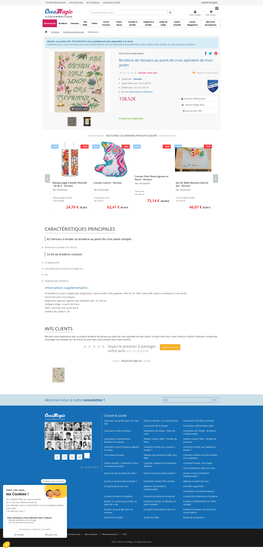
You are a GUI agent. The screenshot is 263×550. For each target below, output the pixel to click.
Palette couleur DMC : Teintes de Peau (160, 440)
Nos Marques (93, 2)
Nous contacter (91, 534)
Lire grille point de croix (116, 486)
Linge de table (163, 23)
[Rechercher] (170, 12)
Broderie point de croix (73, 32)
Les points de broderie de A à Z (159, 509)
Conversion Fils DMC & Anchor (198, 420)
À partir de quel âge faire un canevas (118, 511)
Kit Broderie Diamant (56, 2)
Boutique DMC (76, 2)
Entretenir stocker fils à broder (159, 481)
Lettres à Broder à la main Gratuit (161, 420)
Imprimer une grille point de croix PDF (121, 422)
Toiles (94, 23)
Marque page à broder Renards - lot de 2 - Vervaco (70, 184)
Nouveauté (49, 23)
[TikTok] (87, 457)
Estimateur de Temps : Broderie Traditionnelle (199, 432)
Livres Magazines (192, 23)
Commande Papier (111, 2)
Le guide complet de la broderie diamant (160, 465)
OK (214, 399)
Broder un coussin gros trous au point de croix (120, 503)
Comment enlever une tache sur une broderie (199, 511)
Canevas (74, 23)
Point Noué (119, 23)
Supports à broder (148, 23)
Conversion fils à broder (156, 425)
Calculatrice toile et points (117, 430)
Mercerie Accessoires (210, 23)
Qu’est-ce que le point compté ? (160, 473)
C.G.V (124, 534)
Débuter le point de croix (196, 481)
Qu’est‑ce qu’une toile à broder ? (120, 481)
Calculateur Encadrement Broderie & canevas (117, 440)
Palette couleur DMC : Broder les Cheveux (199, 440)
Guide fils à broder (113, 517)
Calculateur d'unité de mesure (198, 491)
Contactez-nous (209, 2)
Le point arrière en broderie (118, 496)
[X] (79, 457)
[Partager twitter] (210, 53)
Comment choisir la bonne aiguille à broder (121, 448)
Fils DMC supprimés (193, 486)
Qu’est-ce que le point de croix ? (120, 473)
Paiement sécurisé (110, 534)
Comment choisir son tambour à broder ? (199, 448)
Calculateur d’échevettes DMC (198, 425)
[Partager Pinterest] (215, 53)
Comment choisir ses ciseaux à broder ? (159, 448)
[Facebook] (57, 457)
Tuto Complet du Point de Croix (199, 468)
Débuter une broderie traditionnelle (155, 488)
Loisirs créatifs (177, 23)
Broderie (63, 23)
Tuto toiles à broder (114, 455)
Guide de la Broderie (193, 517)
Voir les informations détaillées (137, 91)
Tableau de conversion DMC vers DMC (160, 457)
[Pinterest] (72, 457)
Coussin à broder (132, 23)
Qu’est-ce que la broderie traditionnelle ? (196, 475)
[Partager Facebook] (206, 53)
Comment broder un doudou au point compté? (160, 503)
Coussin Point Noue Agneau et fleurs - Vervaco (151, 178)
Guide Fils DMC (151, 517)
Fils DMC (85, 23)
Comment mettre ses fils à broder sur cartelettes (200, 457)
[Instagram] (64, 457)
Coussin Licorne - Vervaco (108, 182)
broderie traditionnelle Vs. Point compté (199, 503)
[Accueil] (46, 32)
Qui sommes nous (72, 534)
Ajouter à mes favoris (207, 72)
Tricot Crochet (106, 23)
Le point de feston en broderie (159, 496)
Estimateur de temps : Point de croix (159, 432)
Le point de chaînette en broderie (200, 496)
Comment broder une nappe (197, 463)
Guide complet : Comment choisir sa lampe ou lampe (121, 465)
